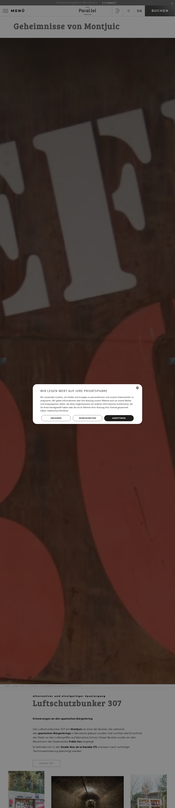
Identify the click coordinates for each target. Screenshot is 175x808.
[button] (87, 418)
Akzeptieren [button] (119, 418)
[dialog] (87, 404)
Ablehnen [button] (56, 418)
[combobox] (137, 387)
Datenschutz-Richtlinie (57, 410)
